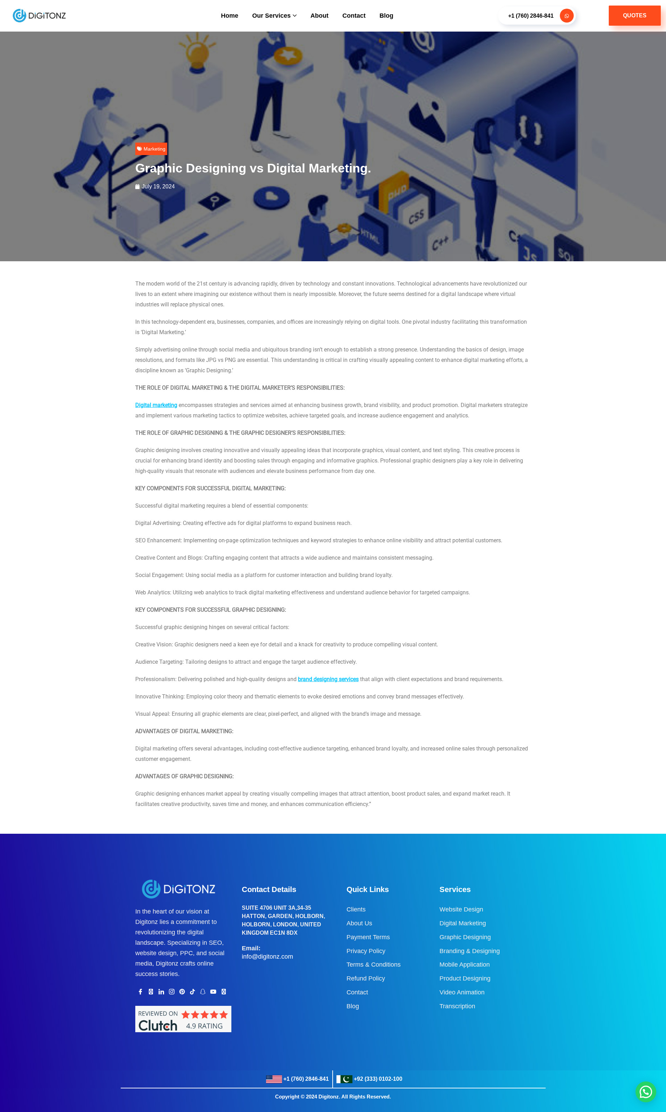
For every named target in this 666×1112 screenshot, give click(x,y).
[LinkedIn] (161, 991)
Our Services (271, 15)
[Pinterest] (182, 991)
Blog (386, 15)
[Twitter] (151, 991)
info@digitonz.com (267, 956)
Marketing (154, 149)
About (319, 15)
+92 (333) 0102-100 (378, 1079)
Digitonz (328, 1097)
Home (229, 15)
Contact (354, 15)
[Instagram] (171, 991)
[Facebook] (140, 991)
